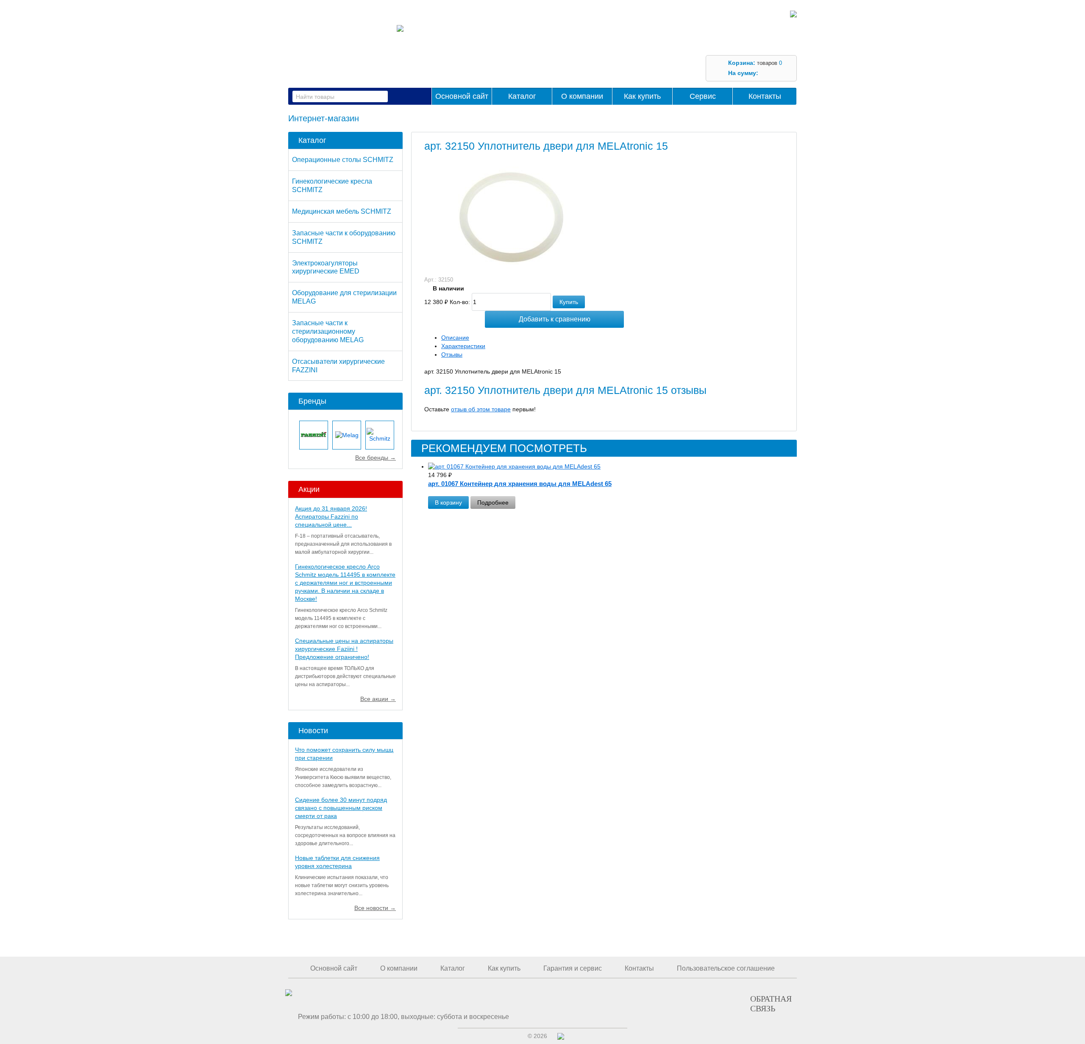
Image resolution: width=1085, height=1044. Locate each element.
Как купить (642, 96)
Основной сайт (461, 96)
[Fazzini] (313, 435)
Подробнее (493, 502)
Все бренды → (375, 457)
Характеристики (463, 346)
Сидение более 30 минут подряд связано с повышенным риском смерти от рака (341, 807)
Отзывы (451, 354)
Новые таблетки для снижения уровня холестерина (337, 861)
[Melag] (347, 435)
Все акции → (378, 698)
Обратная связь (771, 1003)
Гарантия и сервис (572, 968)
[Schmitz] (380, 435)
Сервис (703, 96)
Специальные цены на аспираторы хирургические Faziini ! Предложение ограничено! (344, 648)
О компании (582, 96)
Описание (455, 337)
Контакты (764, 96)
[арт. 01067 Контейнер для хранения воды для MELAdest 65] (612, 467)
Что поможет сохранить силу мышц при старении (344, 753)
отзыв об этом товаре (481, 409)
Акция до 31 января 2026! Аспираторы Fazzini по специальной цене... (331, 516)
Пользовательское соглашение (726, 968)
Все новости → (375, 907)
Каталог (522, 96)
